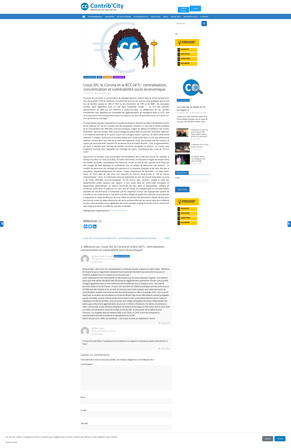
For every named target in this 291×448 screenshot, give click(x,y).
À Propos (204, 17)
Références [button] (90, 221)
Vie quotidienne (124, 17)
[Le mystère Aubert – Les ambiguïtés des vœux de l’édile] (182, 155)
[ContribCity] (84, 16)
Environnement (95, 17)
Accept (280, 439)
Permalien (98, 262)
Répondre (165, 323)
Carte (195, 8)
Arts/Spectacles (191, 17)
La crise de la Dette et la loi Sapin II (191, 108)
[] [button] (99, 220)
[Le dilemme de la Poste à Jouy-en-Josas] (182, 143)
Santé (165, 17)
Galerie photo (184, 9)
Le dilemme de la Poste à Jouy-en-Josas (199, 145)
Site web (84, 423)
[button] (144, 106)
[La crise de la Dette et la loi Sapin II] (192, 79)
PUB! (168, 238)
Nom (83, 397)
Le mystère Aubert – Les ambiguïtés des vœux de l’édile (198, 158)
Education (155, 17)
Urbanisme (109, 17)
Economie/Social (141, 17)
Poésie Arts (176, 17)
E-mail (84, 410)
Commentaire (87, 364)
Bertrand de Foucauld (104, 93)
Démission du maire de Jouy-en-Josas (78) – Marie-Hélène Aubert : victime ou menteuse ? (199, 133)
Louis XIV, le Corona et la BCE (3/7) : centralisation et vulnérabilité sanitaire (119, 238)
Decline (267, 439)
